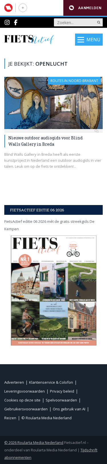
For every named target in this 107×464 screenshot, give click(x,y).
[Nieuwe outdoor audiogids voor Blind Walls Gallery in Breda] (53, 103)
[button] (85, 8)
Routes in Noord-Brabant (74, 80)
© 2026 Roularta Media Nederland (33, 442)
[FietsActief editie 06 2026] (53, 290)
